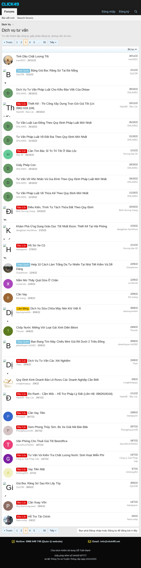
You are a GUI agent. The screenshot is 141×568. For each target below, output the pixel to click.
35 (44, 42)
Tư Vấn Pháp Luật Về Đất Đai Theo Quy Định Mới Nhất (51, 136)
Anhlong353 (22, 473)
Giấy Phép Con (26, 165)
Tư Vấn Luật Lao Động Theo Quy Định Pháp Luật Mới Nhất (54, 122)
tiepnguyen (21, 249)
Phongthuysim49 (24, 431)
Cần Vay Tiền (36, 413)
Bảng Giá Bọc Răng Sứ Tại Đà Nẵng (54, 70)
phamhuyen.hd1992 (26, 345)
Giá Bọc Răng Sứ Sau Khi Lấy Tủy (38, 483)
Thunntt (20, 331)
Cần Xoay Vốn (37, 502)
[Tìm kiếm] (135, 11)
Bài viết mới (8, 17)
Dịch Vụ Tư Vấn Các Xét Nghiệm (49, 360)
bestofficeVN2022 (25, 445)
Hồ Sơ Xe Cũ (36, 245)
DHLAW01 (21, 93)
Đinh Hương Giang (25, 211)
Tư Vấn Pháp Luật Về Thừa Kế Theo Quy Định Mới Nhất (52, 193)
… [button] (39, 42)
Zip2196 (20, 74)
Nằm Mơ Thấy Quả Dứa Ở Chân (37, 280)
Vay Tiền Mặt (36, 469)
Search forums (25, 17)
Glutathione (22, 272)
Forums (9, 11)
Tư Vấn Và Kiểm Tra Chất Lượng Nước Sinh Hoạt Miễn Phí (66, 455)
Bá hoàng (21, 298)
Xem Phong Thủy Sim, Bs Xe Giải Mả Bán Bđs (58, 427)
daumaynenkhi (23, 312)
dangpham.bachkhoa (26, 230)
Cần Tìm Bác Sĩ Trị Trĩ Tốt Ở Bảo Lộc (52, 151)
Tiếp (52, 42)
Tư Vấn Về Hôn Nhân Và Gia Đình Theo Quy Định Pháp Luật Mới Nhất (61, 179)
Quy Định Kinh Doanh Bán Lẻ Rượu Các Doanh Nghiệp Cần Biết (57, 379)
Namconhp (21, 520)
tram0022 (20, 60)
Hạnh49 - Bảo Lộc (25, 112)
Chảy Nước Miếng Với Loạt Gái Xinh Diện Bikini (47, 327)
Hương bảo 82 (130, 154)
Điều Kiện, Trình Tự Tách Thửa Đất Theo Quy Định (60, 207)
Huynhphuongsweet (26, 506)
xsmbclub (21, 284)
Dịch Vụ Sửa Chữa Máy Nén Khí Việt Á (55, 308)
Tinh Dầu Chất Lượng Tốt (32, 56)
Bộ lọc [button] (131, 49)
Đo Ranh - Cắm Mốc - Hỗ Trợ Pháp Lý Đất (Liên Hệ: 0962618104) (70, 394)
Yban (18, 364)
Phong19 (20, 416)
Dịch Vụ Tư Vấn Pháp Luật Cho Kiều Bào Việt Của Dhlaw (52, 89)
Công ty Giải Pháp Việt (27, 459)
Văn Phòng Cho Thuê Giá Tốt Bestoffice (41, 441)
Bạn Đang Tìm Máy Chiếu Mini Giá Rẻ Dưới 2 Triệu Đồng (68, 341)
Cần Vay (21, 294)
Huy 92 (19, 155)
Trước (9, 42)
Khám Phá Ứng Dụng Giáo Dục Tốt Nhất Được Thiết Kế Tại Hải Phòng (61, 226)
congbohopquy (23, 383)
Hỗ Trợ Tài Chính (39, 516)
